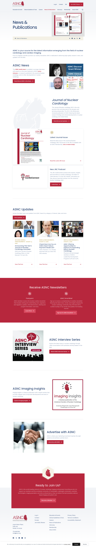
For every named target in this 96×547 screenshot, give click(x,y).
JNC (66, 4)
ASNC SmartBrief (66, 298)
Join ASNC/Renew (75, 4)
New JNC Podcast (57, 169)
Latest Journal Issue (59, 137)
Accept (76, 544)
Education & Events (17, 9)
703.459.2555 (16, 531)
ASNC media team (20, 69)
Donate (37, 520)
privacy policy (67, 544)
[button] (81, 10)
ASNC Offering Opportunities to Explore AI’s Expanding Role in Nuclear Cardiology (72, 247)
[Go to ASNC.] (15, 38)
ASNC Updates (23, 209)
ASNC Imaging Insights (29, 389)
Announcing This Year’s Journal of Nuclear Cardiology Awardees (23, 247)
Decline (85, 544)
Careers (41, 9)
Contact (61, 4)
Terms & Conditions (73, 517)
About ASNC (75, 9)
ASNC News (21, 65)
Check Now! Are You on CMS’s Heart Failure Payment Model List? (47, 246)
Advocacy (59, 9)
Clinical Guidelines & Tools (30, 9)
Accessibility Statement (74, 520)
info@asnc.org (17, 533)
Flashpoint (30, 298)
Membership (67, 9)
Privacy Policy (71, 515)
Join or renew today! (69, 144)
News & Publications (49, 9)
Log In (55, 4)
